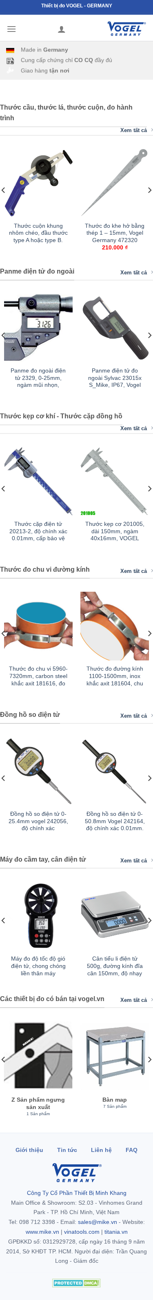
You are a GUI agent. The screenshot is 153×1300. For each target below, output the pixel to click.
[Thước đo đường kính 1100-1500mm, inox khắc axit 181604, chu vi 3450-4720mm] (114, 626)
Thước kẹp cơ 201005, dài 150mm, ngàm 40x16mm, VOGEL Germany (114, 535)
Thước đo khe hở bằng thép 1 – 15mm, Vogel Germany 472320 (114, 233)
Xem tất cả (133, 130)
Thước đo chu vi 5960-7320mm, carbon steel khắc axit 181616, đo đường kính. (38, 680)
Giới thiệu (29, 1150)
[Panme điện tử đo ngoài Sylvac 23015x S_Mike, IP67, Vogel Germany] (114, 328)
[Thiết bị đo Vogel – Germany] (126, 28)
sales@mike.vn (97, 1222)
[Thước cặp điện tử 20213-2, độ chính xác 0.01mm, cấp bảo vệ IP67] (38, 481)
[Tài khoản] (62, 29)
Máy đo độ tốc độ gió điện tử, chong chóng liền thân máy (38, 966)
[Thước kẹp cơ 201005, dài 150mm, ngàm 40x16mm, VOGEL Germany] (114, 481)
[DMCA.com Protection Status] (76, 1283)
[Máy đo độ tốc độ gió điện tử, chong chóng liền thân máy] (38, 916)
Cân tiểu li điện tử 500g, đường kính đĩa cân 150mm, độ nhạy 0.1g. (115, 969)
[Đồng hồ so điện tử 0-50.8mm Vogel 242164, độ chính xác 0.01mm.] (114, 771)
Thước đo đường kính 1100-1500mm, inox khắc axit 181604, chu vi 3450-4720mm (114, 680)
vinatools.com (82, 1231)
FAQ (131, 1150)
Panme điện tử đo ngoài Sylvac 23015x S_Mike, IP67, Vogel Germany (115, 381)
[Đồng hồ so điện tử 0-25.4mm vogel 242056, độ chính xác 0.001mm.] (38, 771)
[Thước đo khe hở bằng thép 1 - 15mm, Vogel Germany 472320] (114, 183)
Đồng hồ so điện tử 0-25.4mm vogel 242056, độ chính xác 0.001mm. (38, 825)
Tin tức (67, 1150)
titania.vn (116, 1231)
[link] (38, 207)
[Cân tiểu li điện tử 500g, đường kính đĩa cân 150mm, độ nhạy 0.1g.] (114, 916)
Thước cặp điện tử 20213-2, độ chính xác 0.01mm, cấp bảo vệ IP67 (38, 535)
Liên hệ (101, 1150)
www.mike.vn (42, 1231)
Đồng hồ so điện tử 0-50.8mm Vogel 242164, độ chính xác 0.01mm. (115, 821)
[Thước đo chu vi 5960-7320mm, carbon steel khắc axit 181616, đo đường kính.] (38, 626)
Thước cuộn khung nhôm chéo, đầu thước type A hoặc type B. (38, 233)
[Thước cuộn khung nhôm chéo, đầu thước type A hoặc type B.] (38, 183)
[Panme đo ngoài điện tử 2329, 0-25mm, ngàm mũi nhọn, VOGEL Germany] (38, 328)
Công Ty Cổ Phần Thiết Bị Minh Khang (76, 1193)
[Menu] (11, 29)
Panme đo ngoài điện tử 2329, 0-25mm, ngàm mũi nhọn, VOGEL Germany (38, 381)
